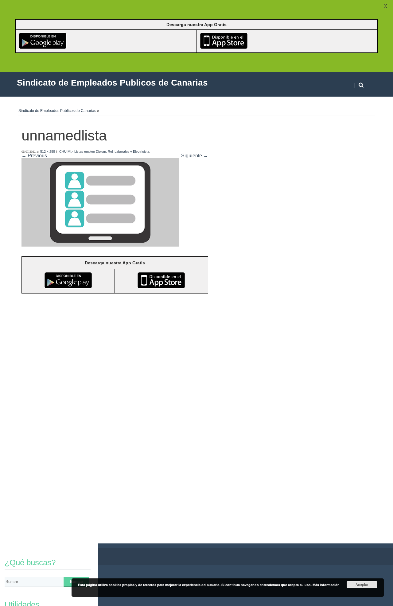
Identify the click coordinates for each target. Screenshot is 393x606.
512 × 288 (47, 151)
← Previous (34, 155)
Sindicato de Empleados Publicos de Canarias (57, 111)
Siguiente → (194, 155)
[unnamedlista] (100, 244)
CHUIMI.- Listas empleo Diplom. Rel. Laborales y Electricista (104, 151)
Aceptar (362, 584)
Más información (326, 584)
